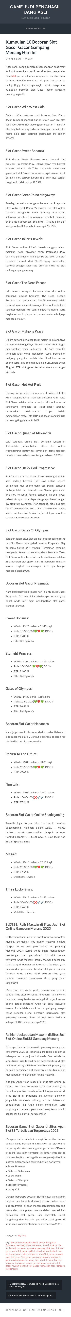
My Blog (22, 1235)
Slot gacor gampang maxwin (35, 1257)
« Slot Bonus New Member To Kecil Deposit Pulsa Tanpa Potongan (33, 1285)
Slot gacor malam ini (25, 1263)
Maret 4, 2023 (13, 59)
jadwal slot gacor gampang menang (27, 1248)
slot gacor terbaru (55, 1265)
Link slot (50, 1248)
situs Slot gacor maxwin (51, 1254)
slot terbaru (12, 1268)
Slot (13, 75)
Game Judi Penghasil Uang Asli (35, 9)
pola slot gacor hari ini (23, 1251)
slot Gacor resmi (37, 1265)
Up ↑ (62, 1310)
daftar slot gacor (33, 1245)
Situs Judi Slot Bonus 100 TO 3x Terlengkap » (30, 1295)
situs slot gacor (30, 1254)
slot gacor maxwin (45, 1263)
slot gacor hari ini (33, 1260)
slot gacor (15, 1257)
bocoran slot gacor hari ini (24, 1242)
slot (7, 1257)
